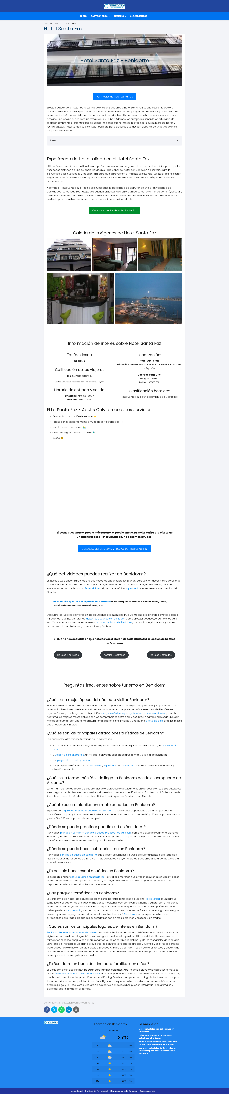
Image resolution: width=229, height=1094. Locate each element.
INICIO (83, 16)
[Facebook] (47, 1009)
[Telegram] (69, 1009)
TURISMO (119, 16)
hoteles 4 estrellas (114, 655)
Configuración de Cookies (123, 1091)
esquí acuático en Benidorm (87, 877)
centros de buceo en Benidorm (78, 854)
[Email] (76, 1009)
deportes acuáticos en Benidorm (105, 618)
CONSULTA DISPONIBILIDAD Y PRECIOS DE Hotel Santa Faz (114, 548)
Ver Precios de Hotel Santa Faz (114, 96)
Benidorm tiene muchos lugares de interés (72, 932)
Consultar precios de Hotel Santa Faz (114, 210)
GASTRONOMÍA (99, 16)
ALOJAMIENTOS (138, 16)
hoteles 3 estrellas (161, 655)
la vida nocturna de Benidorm (115, 622)
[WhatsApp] (61, 1009)
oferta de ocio (154, 720)
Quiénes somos (147, 1091)
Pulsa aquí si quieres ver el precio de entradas (82, 601)
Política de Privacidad (96, 1091)
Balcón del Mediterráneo (69, 754)
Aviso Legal (77, 1091)
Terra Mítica (92, 588)
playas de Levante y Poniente (74, 760)
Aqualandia (132, 588)
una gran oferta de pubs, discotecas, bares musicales (132, 713)
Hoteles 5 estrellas (68, 655)
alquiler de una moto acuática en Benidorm (88, 810)
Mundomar (127, 765)
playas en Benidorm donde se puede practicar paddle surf (95, 832)
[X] (54, 1009)
